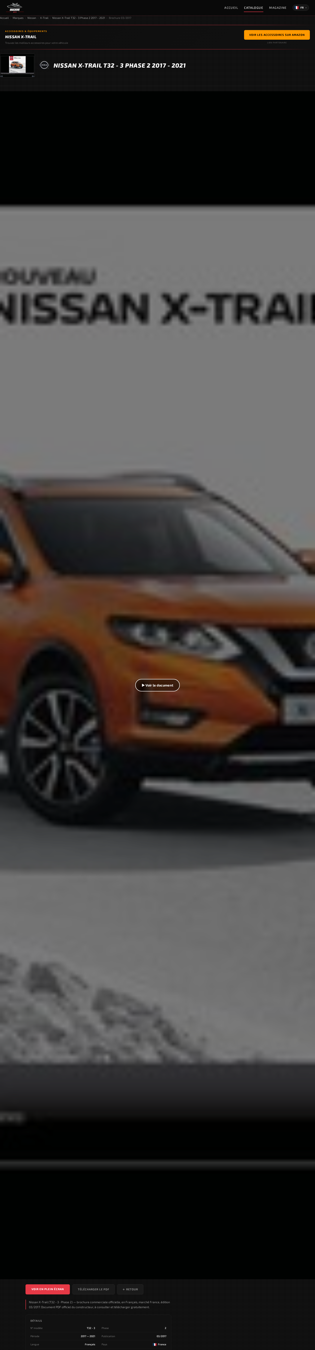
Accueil (231, 7)
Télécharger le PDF (93, 1289)
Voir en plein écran (48, 1289)
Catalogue (253, 7)
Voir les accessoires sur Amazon (277, 34)
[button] (157, 685)
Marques (18, 18)
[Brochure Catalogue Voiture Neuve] (15, 8)
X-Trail (44, 18)
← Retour (130, 1289)
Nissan (31, 18)
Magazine (278, 7)
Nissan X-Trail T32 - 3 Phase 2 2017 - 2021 (78, 18)
